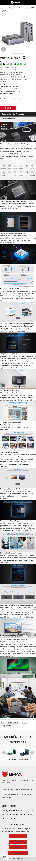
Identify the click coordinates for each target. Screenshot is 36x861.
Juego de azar (6, 726)
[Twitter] (7, 818)
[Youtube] (11, 818)
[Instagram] (15, 818)
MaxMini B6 (11, 759)
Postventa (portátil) (18, 847)
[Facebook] (3, 818)
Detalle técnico (8, 119)
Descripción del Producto (13, 114)
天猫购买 (8, 108)
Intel (2, 722)
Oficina (24, 722)
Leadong (15, 794)
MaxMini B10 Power (24, 759)
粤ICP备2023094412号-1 (18, 859)
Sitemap (23, 794)
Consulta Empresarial (18, 853)
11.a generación (13, 722)
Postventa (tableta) (18, 842)
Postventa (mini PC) (18, 836)
